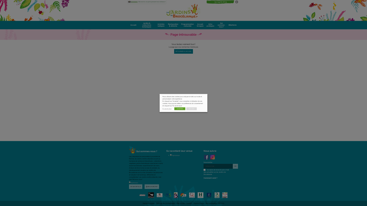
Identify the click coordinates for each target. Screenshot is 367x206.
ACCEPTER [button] (180, 108)
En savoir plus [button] (166, 108)
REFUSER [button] (191, 108)
